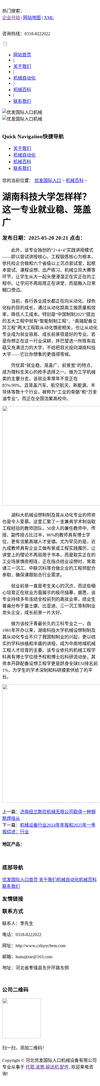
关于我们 (22, 66)
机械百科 (22, 89)
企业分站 (11, 17)
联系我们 (22, 101)
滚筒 (40, 1067)
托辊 (30, 1067)
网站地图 (32, 17)
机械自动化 (24, 78)
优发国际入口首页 (20, 879)
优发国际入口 (47, 180)
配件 (64, 1067)
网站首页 (22, 54)
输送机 (52, 1067)
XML (49, 17)
